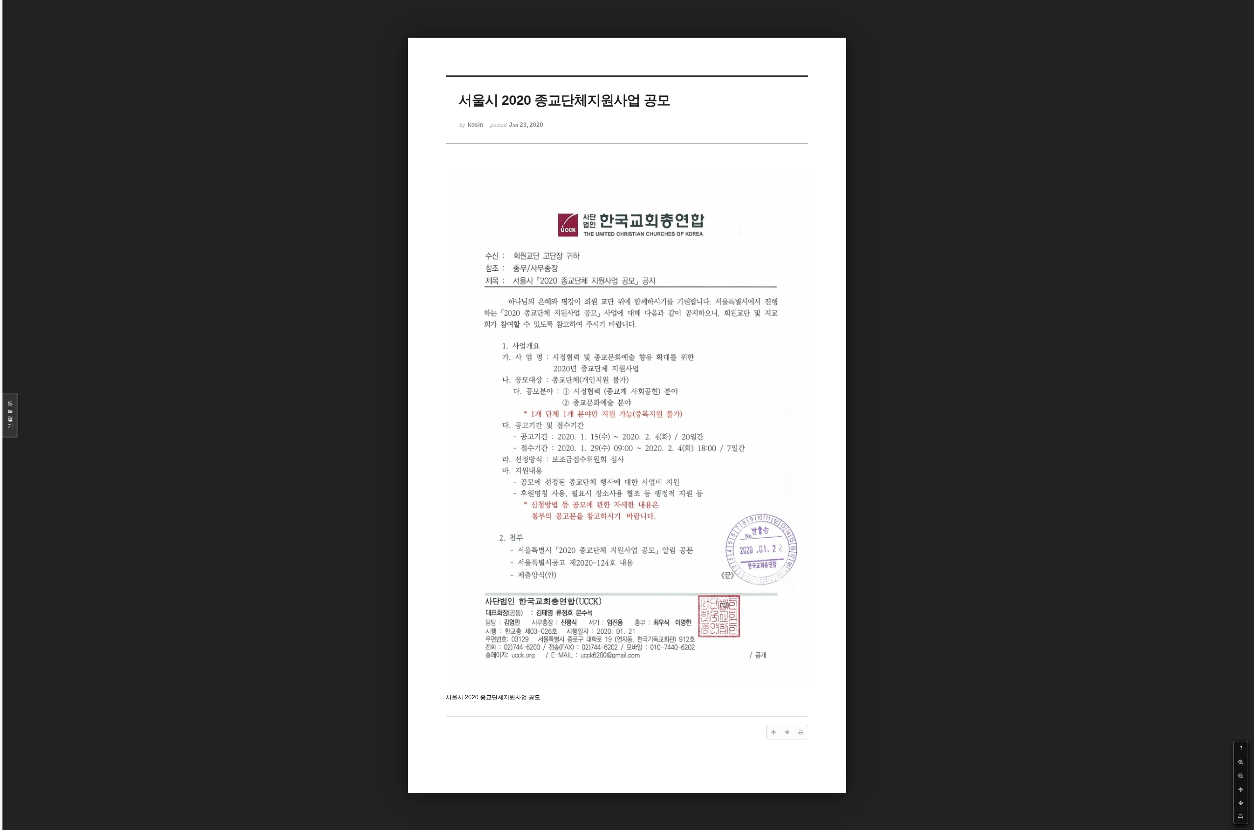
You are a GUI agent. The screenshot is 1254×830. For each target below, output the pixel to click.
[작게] (1241, 776)
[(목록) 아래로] (1241, 803)
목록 (10, 415)
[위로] (1241, 789)
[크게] (1241, 762)
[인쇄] (1241, 817)
